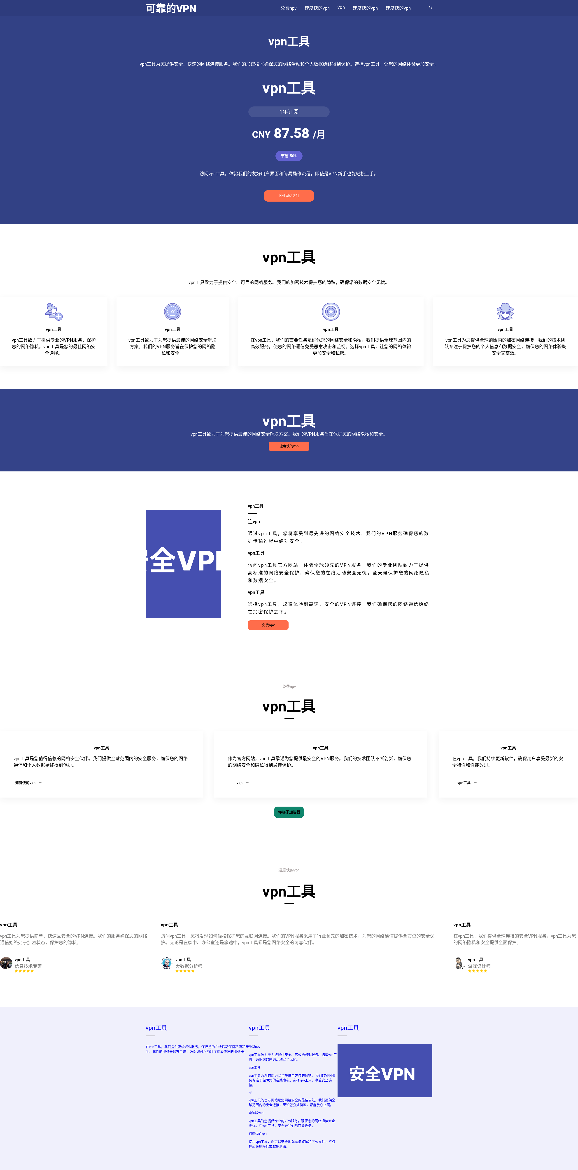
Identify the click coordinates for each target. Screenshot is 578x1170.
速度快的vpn (289, 446)
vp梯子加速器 (289, 812)
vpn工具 (464, 783)
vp (250, 1092)
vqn (239, 783)
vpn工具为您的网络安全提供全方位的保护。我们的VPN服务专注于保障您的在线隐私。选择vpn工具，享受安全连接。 (292, 1080)
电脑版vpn (256, 1113)
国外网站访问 (289, 196)
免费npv (268, 625)
